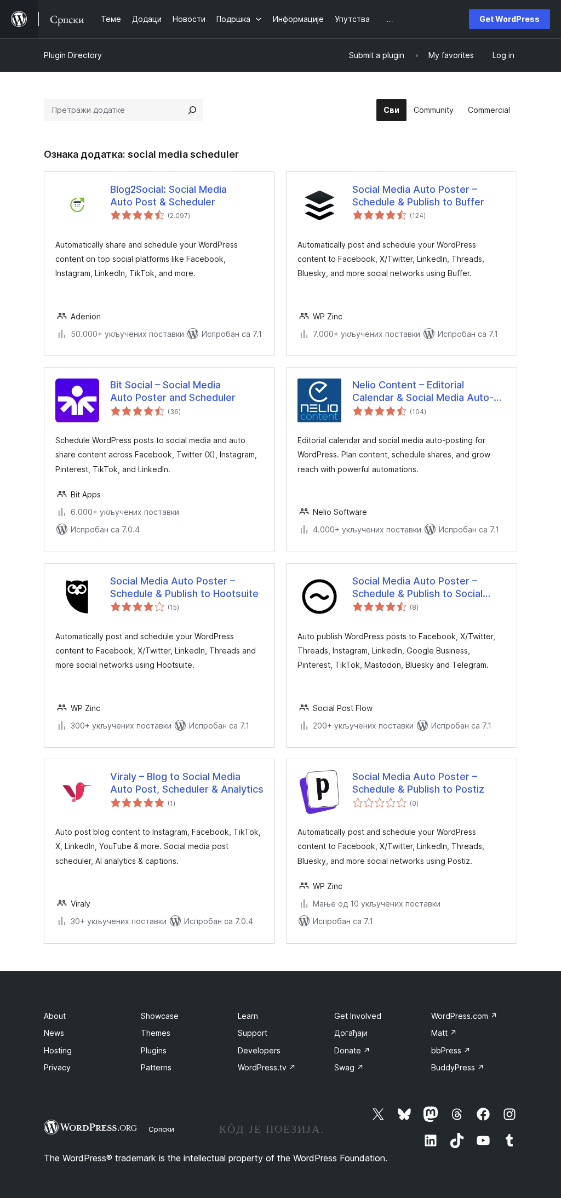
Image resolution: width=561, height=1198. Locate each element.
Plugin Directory (73, 55)
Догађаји (351, 1032)
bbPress (451, 1050)
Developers (259, 1050)
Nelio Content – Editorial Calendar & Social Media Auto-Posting (423, 391)
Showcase (160, 1016)
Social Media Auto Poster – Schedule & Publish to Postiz (418, 783)
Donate (352, 1050)
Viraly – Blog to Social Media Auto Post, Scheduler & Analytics (187, 783)
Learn (248, 1016)
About (55, 1016)
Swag (349, 1067)
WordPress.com (464, 1016)
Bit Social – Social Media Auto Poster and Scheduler (173, 391)
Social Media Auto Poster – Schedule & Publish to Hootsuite (184, 587)
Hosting (58, 1050)
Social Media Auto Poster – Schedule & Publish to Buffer (418, 196)
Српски (161, 1129)
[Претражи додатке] (192, 110)
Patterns (156, 1067)
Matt (444, 1032)
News (54, 1032)
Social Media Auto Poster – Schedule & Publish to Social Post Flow (417, 587)
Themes (155, 1032)
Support (252, 1032)
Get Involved (357, 1016)
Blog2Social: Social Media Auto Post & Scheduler (168, 196)
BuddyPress (457, 1067)
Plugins (154, 1050)
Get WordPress (509, 19)
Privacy (57, 1067)
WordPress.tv (267, 1067)
